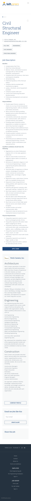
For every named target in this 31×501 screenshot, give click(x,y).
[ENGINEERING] (17, 47)
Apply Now (15, 249)
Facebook (15, 447)
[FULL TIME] (7, 47)
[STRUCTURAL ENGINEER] (10, 55)
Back (4, 17)
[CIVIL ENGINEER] (8, 51)
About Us (15, 461)
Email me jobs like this (13, 411)
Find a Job (15, 483)
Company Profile (15, 403)
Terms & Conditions (15, 464)
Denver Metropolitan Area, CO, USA (15, 41)
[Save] (28, 21)
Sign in (15, 476)
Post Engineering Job (15, 471)
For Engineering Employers (15, 474)
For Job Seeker (15, 486)
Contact (15, 458)
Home (15, 456)
